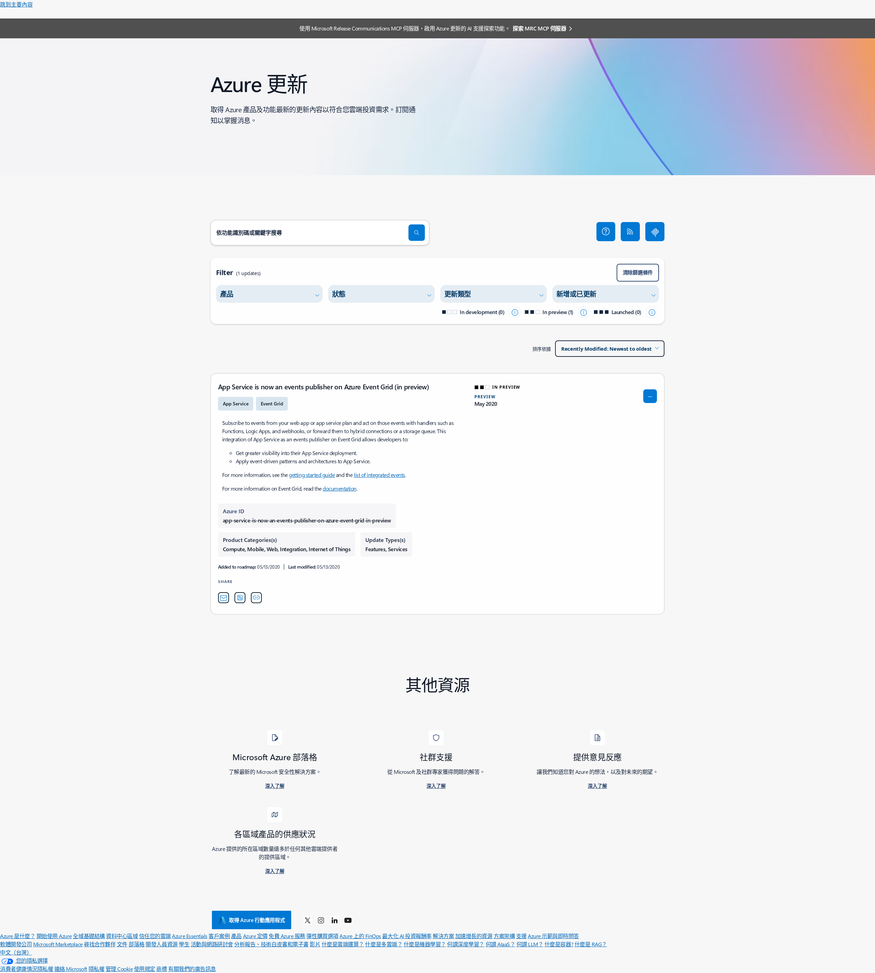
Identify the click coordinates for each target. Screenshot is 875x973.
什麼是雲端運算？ (343, 944)
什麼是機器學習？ (425, 944)
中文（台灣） (16, 952)
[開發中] (514, 312)
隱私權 (97, 968)
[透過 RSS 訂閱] (630, 231)
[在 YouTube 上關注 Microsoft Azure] (348, 920)
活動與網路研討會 (212, 944)
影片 (315, 944)
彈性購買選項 (322, 935)
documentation (339, 488)
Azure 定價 (255, 935)
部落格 (137, 944)
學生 (184, 944)
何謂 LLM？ (529, 944)
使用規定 (144, 968)
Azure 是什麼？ (17, 935)
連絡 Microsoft (70, 968)
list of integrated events (379, 474)
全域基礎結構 (89, 935)
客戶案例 (219, 935)
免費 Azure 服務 (287, 935)
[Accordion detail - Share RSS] (239, 597)
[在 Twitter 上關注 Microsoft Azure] (308, 920)
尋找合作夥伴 (100, 944)
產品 (236, 935)
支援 (521, 935)
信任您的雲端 (155, 935)
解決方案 (443, 935)
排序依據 (542, 349)
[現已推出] (651, 312)
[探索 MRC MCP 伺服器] (654, 231)
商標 (161, 968)
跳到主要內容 (16, 4)
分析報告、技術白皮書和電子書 (271, 944)
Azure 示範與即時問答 (553, 935)
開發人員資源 (161, 944)
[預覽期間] (583, 312)
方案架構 (504, 935)
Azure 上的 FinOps (360, 935)
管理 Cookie (119, 968)
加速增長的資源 (474, 935)
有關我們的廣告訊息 (192, 968)
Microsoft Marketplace (58, 944)
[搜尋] (416, 232)
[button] (606, 231)
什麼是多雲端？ (383, 944)
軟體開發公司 (16, 944)
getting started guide (312, 474)
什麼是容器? (558, 944)
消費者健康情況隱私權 (26, 968)
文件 (122, 944)
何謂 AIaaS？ (500, 944)
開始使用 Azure (54, 935)
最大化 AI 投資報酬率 (406, 935)
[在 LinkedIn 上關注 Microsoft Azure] (335, 920)
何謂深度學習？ (465, 944)
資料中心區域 (122, 935)
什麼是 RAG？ (591, 944)
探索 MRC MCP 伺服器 (539, 28)
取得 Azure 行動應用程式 (257, 920)
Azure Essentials (189, 935)
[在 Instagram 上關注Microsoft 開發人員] (321, 920)
